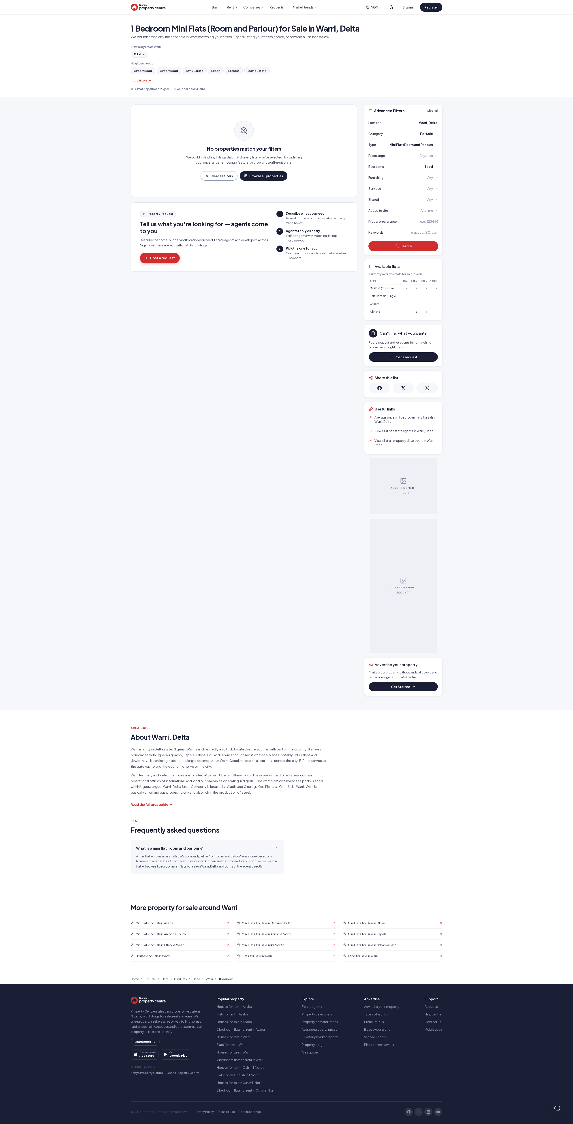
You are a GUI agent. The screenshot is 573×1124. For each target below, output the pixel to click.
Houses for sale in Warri (233, 1052)
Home (135, 979)
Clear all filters (221, 176)
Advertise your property (381, 1006)
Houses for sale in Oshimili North (240, 1083)
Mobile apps (433, 1029)
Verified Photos (375, 1037)
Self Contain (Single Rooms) (388, 296)
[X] (419, 1112)
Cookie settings (249, 1111)
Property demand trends (320, 1022)
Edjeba (139, 54)
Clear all (432, 110)
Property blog (312, 1045)
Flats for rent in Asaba (232, 1014)
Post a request (162, 258)
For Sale (150, 979)
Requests (277, 7)
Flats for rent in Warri (231, 1045)
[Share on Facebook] (379, 388)
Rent (230, 7)
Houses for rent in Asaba (234, 1006)
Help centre (433, 1014)
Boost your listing (377, 1029)
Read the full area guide (149, 804)
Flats (165, 979)
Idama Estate (257, 71)
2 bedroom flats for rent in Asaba (241, 1029)
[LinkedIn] (428, 1112)
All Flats (375, 311)
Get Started (400, 687)
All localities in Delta (191, 89)
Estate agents (312, 1006)
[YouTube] (438, 1112)
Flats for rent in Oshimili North (238, 1075)
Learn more (143, 1041)
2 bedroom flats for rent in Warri (240, 1060)
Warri (209, 979)
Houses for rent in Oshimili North (240, 1067)
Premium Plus (374, 1022)
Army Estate (194, 71)
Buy (215, 7)
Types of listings (376, 1014)
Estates (233, 71)
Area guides (310, 1052)
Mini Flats (180, 979)
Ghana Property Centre (183, 1073)
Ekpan (215, 71)
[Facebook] (409, 1112)
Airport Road (143, 71)
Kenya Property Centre (147, 1073)
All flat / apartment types (152, 89)
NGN (374, 7)
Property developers (317, 1014)
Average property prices (319, 1029)
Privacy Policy (204, 1111)
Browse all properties (266, 176)
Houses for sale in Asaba (234, 1022)
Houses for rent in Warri (233, 1037)
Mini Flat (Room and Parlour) (388, 288)
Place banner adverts (379, 1045)
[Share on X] (403, 388)
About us (431, 1006)
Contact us (433, 1022)
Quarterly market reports (320, 1037)
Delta (196, 979)
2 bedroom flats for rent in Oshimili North (246, 1090)
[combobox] (413, 122)
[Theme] (391, 7)
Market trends (303, 7)
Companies (251, 7)
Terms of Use (226, 1111)
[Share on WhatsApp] (427, 388)
